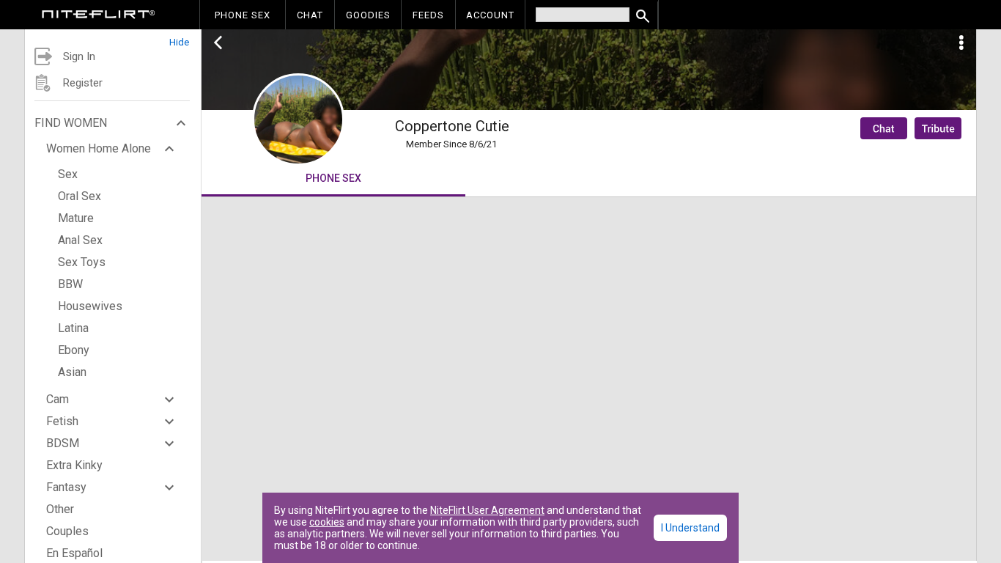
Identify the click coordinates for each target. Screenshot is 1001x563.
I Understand (690, 528)
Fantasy (66, 487)
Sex (68, 174)
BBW (70, 284)
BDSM (62, 443)
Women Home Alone (98, 148)
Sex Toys (82, 262)
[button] (113, 38)
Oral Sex (79, 196)
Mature (76, 218)
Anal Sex (80, 240)
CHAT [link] (310, 15)
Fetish (62, 421)
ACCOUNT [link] (490, 15)
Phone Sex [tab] (333, 178)
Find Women (70, 123)
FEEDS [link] (428, 15)
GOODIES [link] (368, 15)
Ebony (73, 350)
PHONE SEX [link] (242, 15)
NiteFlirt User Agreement (487, 510)
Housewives (90, 306)
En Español (74, 553)
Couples (67, 531)
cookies (326, 522)
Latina (73, 328)
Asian (72, 372)
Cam (57, 399)
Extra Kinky (74, 465)
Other (60, 509)
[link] (98, 16)
